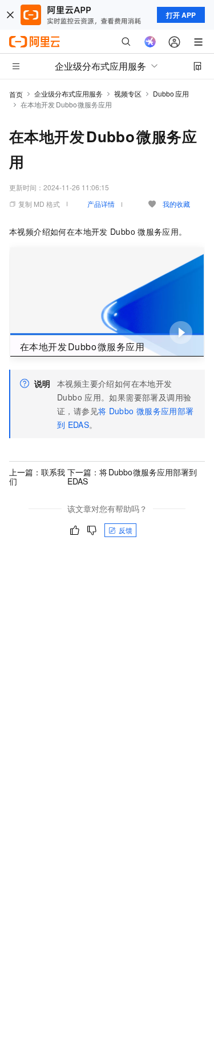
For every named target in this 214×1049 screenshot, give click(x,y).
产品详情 (101, 204)
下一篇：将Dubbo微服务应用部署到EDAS (132, 476)
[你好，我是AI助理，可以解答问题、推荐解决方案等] (150, 42)
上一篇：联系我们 (37, 476)
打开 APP (181, 15)
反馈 (125, 530)
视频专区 (128, 93)
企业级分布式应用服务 (68, 93)
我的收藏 (176, 204)
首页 (16, 94)
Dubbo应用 (171, 93)
